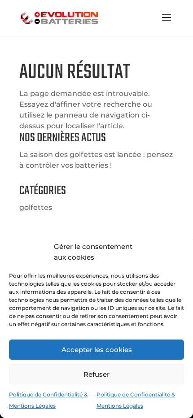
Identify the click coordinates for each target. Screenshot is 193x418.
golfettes (35, 207)
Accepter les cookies (96, 349)
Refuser (96, 374)
